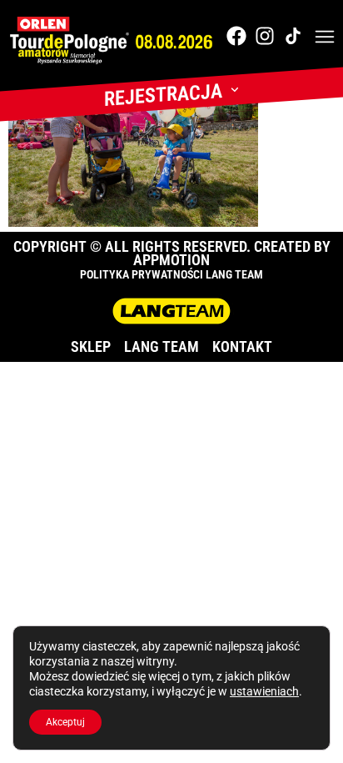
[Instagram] (265, 36)
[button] (325, 38)
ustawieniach (264, 691)
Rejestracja (163, 95)
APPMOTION (171, 260)
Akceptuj (65, 722)
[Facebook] (236, 36)
